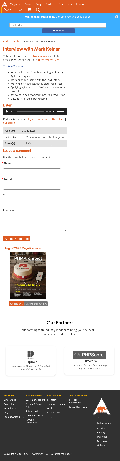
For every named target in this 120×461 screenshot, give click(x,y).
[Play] (7, 111)
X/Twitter (102, 428)
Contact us (9, 404)
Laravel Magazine (78, 406)
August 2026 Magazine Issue (23, 248)
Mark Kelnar (40, 56)
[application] (35, 111)
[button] (116, 16)
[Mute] (54, 111)
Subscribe (9, 122)
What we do (10, 399)
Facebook (102, 441)
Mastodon (102, 436)
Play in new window (38, 119)
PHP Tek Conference (75, 401)
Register (8, 9)
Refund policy (33, 411)
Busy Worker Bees (48, 60)
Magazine (15, 4)
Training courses (56, 404)
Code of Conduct (34, 415)
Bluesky (101, 432)
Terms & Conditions (31, 421)
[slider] (61, 111)
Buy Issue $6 (16, 303)
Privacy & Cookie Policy (34, 405)
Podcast (80, 4)
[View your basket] (29, 9)
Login (20, 9)
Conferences (65, 4)
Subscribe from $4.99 (35, 303)
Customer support (35, 399)
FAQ (6, 412)
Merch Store (53, 412)
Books (28, 4)
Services (50, 4)
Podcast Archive (12, 41)
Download (58, 119)
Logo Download (12, 416)
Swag (38, 4)
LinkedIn (101, 445)
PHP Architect (102, 408)
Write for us (10, 408)
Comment (9, 210)
